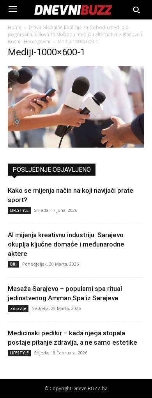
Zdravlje (18, 308)
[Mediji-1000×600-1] (76, 145)
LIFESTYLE (19, 210)
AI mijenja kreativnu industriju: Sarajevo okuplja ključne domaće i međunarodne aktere (66, 244)
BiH (13, 264)
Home (14, 27)
